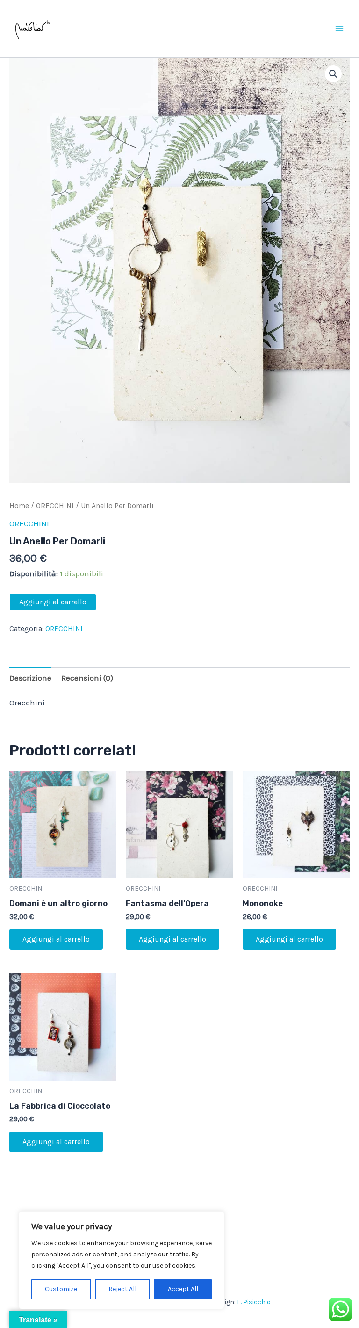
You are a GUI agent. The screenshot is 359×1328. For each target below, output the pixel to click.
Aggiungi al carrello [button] (56, 939)
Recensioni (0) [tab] (87, 677)
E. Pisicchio (254, 1302)
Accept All (183, 1289)
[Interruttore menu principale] (339, 28)
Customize (61, 1289)
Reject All (122, 1289)
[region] (121, 1260)
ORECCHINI (55, 505)
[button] (333, 73)
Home (19, 505)
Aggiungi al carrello (52, 601)
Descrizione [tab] (30, 677)
